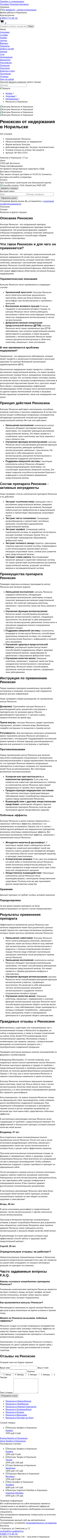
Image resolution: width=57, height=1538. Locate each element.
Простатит (5, 68)
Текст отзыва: (6, 1392)
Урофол (9, 1430)
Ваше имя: (5, 1367)
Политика (14, 4)
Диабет (3, 37)
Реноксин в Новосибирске (18, 1401)
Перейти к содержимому (12, 1)
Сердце (3, 40)
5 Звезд (7, 1374)
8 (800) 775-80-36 (9, 18)
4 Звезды (19, 1374)
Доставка (4, 4)
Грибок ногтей (7, 48)
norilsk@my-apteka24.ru (12, 1531)
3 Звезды (32, 1374)
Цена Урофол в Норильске (13, 1440)
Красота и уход (7, 70)
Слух (2, 54)
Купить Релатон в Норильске (14, 1438)
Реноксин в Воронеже (16, 1414)
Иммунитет (5, 59)
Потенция (5, 65)
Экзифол (10, 1484)
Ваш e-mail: (43, 1367)
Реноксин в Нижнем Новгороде (21, 1406)
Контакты (24, 4)
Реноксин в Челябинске (17, 1403)
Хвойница (10, 1468)
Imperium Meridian (15, 1493)
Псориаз (4, 76)
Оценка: (31, 1371)
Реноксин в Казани (15, 1412)
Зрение (3, 51)
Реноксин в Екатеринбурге (19, 1409)
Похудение (5, 73)
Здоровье (4, 32)
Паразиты (5, 46)
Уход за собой (7, 79)
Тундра (9, 1459)
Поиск (30, 26)
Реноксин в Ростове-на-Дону (19, 1417)
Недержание (6, 57)
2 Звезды (45, 1374)
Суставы (4, 34)
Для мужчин (6, 62)
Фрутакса (10, 1476)
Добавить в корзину (9, 188)
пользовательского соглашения (41, 1522)
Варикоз (4, 43)
